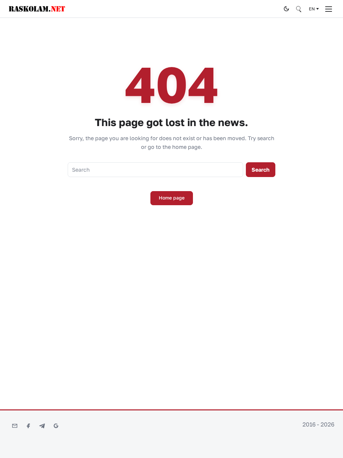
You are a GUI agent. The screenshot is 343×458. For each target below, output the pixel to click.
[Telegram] (42, 426)
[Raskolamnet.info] (144, 9)
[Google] (56, 426)
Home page (172, 198)
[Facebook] (28, 426)
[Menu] (328, 8)
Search (261, 169)
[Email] (15, 426)
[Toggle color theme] (286, 8)
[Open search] (299, 8)
